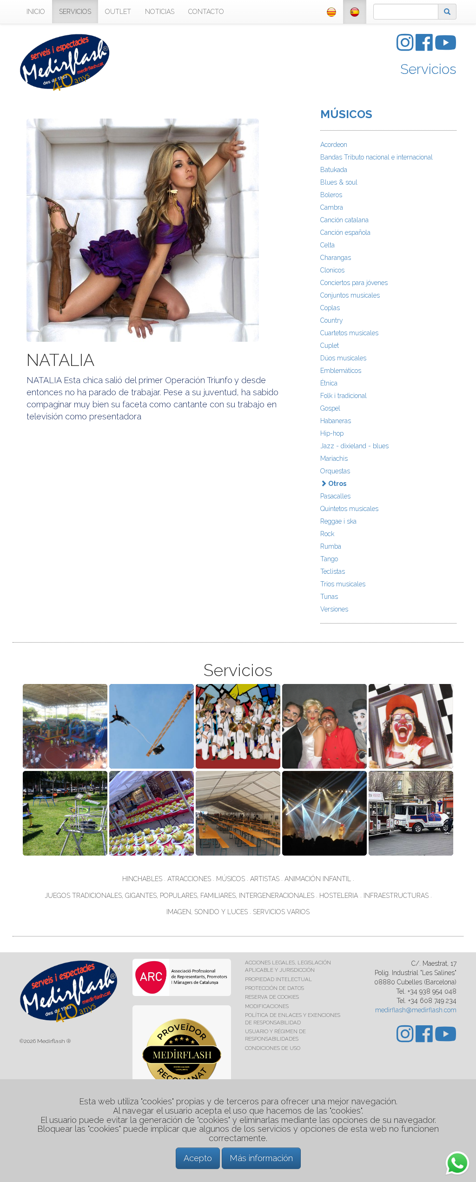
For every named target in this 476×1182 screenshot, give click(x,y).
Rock (327, 534)
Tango (329, 559)
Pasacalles (335, 496)
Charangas (335, 257)
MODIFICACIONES (267, 1006)
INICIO (35, 11)
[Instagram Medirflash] (406, 47)
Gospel (330, 408)
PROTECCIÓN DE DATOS (274, 988)
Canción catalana (344, 220)
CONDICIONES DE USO (272, 1048)
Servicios (428, 69)
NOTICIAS (159, 11)
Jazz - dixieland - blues (354, 446)
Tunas (329, 596)
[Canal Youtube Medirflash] (445, 47)
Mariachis (334, 458)
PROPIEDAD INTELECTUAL (278, 979)
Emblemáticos (340, 370)
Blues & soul (338, 182)
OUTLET (118, 11)
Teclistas (332, 571)
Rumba (330, 546)
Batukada (333, 169)
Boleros (331, 195)
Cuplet (329, 345)
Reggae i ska (338, 521)
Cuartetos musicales (349, 333)
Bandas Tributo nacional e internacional (376, 157)
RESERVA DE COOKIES (272, 997)
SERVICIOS (75, 11)
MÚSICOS (346, 114)
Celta (327, 245)
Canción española (345, 232)
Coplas (330, 308)
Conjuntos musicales (350, 295)
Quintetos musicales (349, 508)
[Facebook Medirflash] (425, 47)
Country (331, 320)
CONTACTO (206, 11)
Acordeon (333, 144)
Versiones (334, 609)
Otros (336, 483)
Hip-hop (332, 433)
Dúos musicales (343, 358)
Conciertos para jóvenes (354, 282)
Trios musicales (342, 584)
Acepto (198, 1158)
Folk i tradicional (343, 395)
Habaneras (335, 421)
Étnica (328, 383)
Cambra (331, 207)
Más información (261, 1158)
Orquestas (335, 471)
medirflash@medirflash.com (415, 1010)
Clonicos (332, 270)
